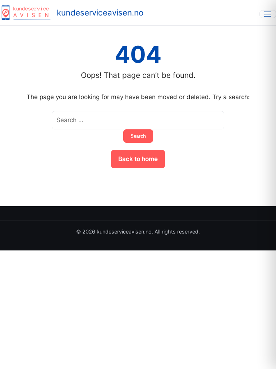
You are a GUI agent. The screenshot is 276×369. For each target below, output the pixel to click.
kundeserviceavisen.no (100, 12)
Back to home (138, 159)
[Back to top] (261, 357)
